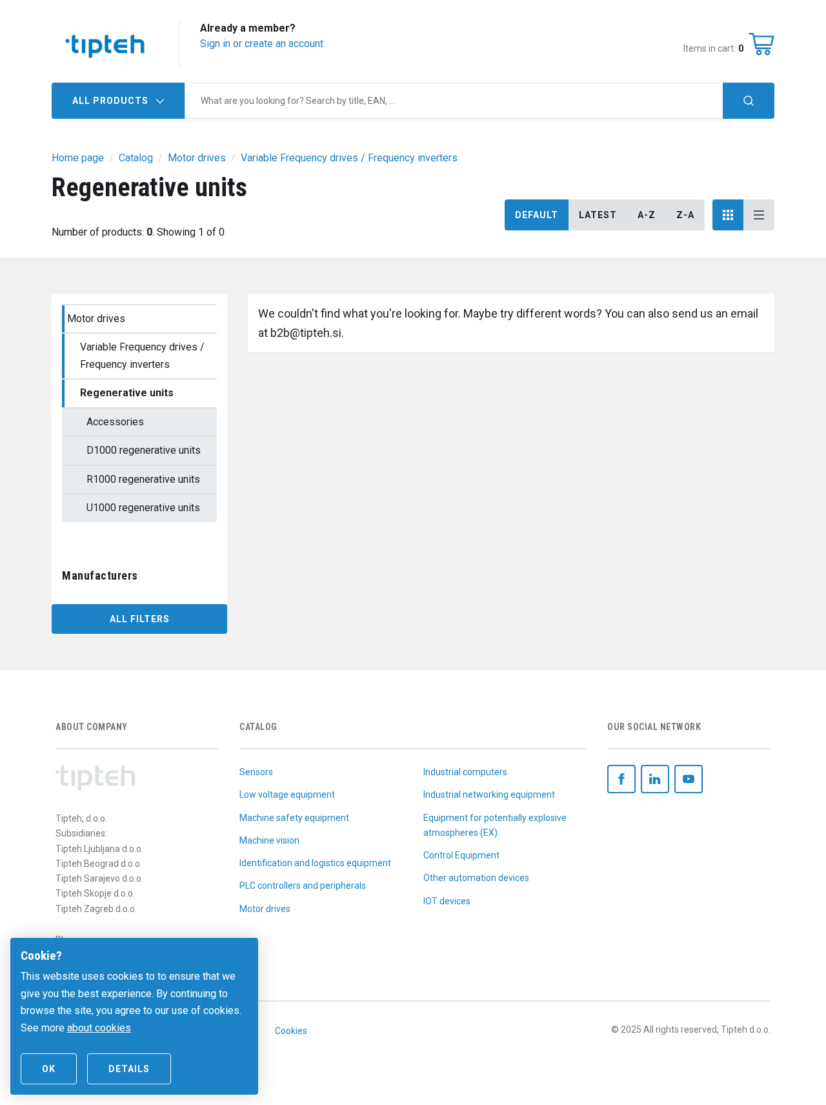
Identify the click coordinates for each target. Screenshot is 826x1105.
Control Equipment (461, 855)
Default (536, 215)
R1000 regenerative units (143, 479)
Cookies (291, 1031)
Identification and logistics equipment (315, 863)
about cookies (99, 1028)
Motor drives (96, 318)
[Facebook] (621, 779)
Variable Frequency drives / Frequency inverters (142, 355)
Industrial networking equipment (489, 794)
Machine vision (269, 840)
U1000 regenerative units (143, 508)
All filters (140, 619)
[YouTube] (688, 779)
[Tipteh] (105, 44)
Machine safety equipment (294, 818)
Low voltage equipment (287, 794)
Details (129, 1069)
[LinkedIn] (655, 779)
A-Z (647, 215)
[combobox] (454, 101)
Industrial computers (465, 772)
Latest (598, 215)
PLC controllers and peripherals (302, 885)
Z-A (685, 215)
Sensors (256, 772)
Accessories (115, 422)
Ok (48, 1069)
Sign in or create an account (261, 43)
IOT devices (446, 901)
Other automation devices (476, 878)
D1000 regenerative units (143, 450)
